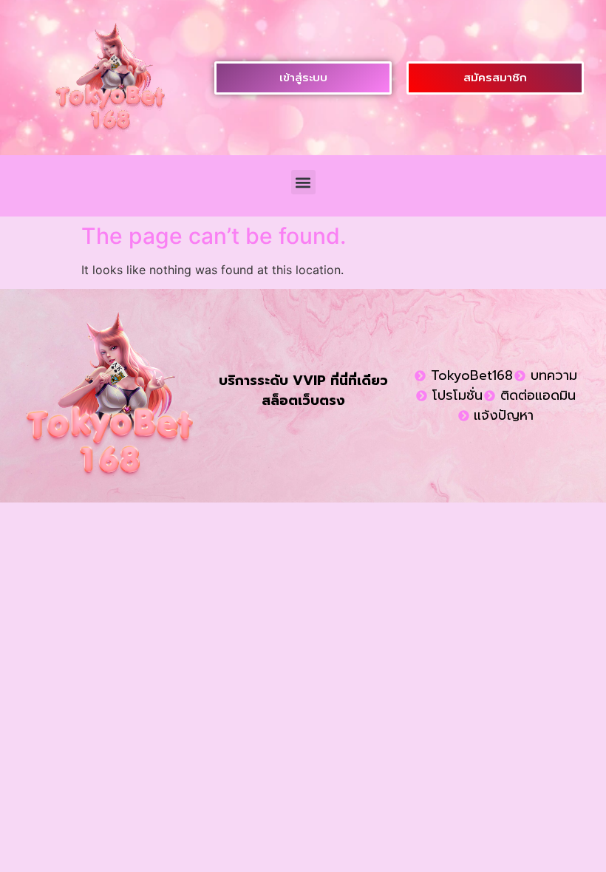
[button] (303, 182)
